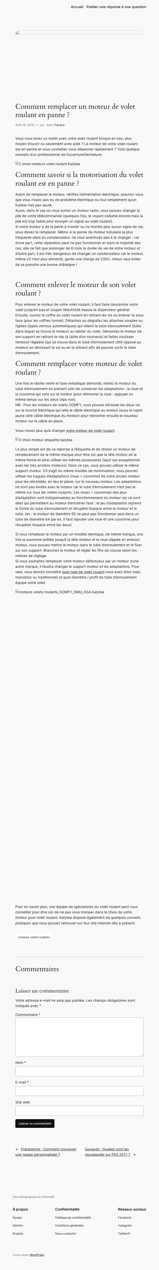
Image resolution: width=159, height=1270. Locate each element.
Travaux (59, 125)
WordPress (37, 1255)
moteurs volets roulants (34, 937)
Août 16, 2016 (24, 125)
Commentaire (28, 1015)
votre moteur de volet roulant (90, 431)
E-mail (22, 1082)
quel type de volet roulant (83, 572)
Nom (20, 1063)
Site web (22, 1102)
